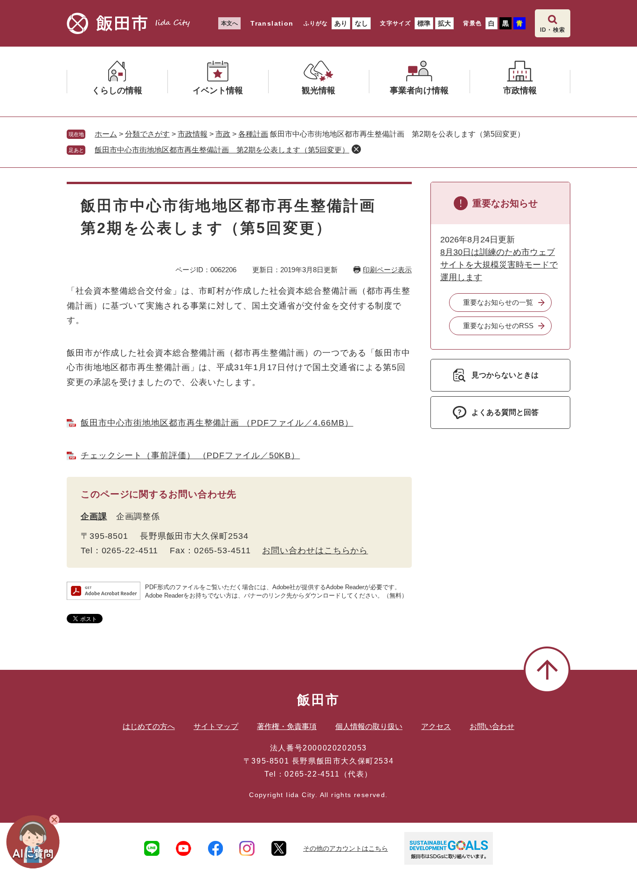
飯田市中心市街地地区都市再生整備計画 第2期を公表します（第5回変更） (222, 150)
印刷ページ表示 (387, 270)
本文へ (229, 23)
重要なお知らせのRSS (498, 326)
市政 (222, 134)
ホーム (106, 134)
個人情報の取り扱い (368, 726)
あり (340, 23)
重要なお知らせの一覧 (498, 302)
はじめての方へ (149, 726)
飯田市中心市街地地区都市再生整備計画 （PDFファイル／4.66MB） (217, 422)
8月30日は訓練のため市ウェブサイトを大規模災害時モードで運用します (499, 265)
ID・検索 (552, 30)
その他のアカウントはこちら (345, 848)
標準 (423, 23)
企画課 (94, 516)
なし (361, 23)
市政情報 (193, 134)
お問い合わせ (492, 726)
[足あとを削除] (356, 149)
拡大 (444, 23)
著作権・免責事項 (287, 726)
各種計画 (253, 134)
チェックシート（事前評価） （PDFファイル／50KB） (190, 455)
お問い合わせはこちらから (315, 550)
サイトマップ (216, 726)
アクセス (436, 726)
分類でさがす (147, 134)
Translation (271, 23)
